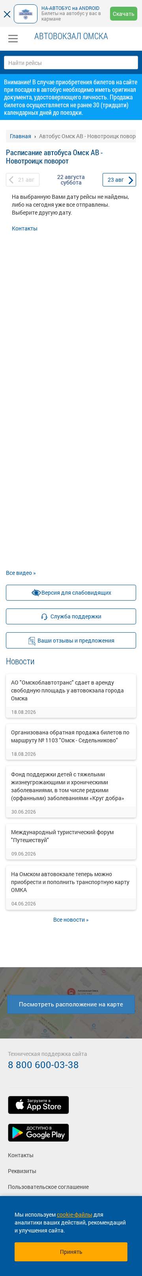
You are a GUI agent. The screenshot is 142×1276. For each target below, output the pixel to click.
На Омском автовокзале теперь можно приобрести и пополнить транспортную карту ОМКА (70, 882)
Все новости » (71, 919)
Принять (71, 1251)
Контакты (24, 228)
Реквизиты (22, 1171)
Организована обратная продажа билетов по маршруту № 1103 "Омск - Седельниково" (70, 736)
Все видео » (21, 572)
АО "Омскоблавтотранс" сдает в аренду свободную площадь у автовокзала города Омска (67, 690)
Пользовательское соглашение (48, 1186)
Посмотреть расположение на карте (71, 1004)
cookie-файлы (74, 1214)
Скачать (124, 13)
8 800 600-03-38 (43, 1064)
